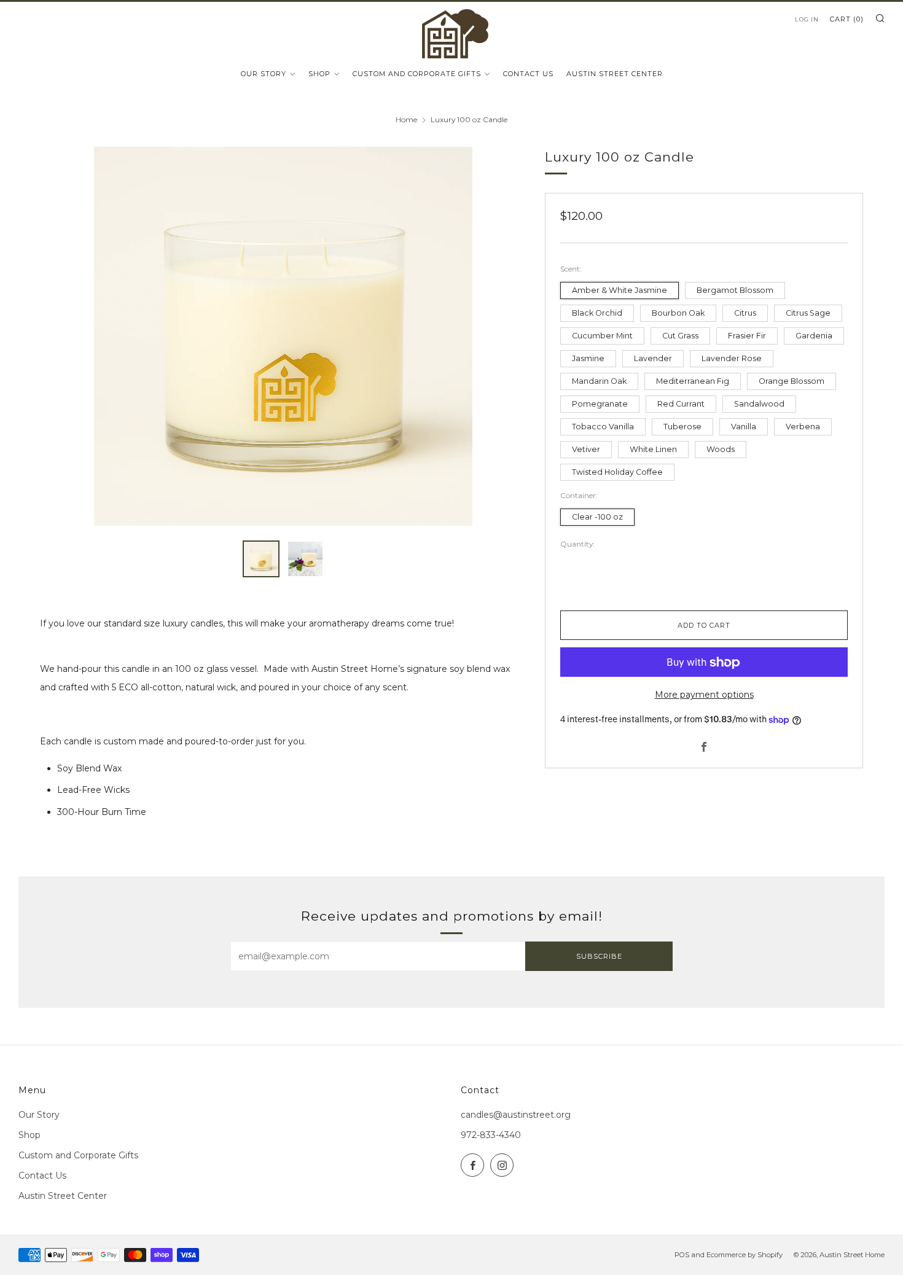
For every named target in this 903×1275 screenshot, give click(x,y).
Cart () (847, 19)
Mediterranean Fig (692, 381)
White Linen (653, 449)
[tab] (261, 558)
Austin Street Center (614, 73)
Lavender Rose (732, 358)
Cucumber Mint (602, 335)
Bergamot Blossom (735, 290)
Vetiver (586, 449)
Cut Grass (680, 335)
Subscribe (599, 956)
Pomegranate (600, 403)
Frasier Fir (747, 335)
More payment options (704, 695)
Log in (807, 19)
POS (681, 1254)
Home (406, 119)
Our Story (263, 73)
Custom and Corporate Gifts (417, 73)
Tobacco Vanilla (603, 426)
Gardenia (814, 335)
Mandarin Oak (599, 381)
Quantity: (577, 544)
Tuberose (682, 426)
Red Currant (681, 403)
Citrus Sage (808, 313)
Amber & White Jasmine (619, 290)
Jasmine (588, 358)
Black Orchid (597, 313)
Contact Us (528, 73)
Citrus (745, 313)
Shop (319, 73)
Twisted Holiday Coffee (617, 472)
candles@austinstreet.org (516, 1114)
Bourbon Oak (678, 313)
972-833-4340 (491, 1134)
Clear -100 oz (597, 516)
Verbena (803, 426)
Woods (720, 449)
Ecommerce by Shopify (744, 1254)
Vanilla (743, 426)
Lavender (653, 358)
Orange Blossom (791, 381)
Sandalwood (759, 403)
